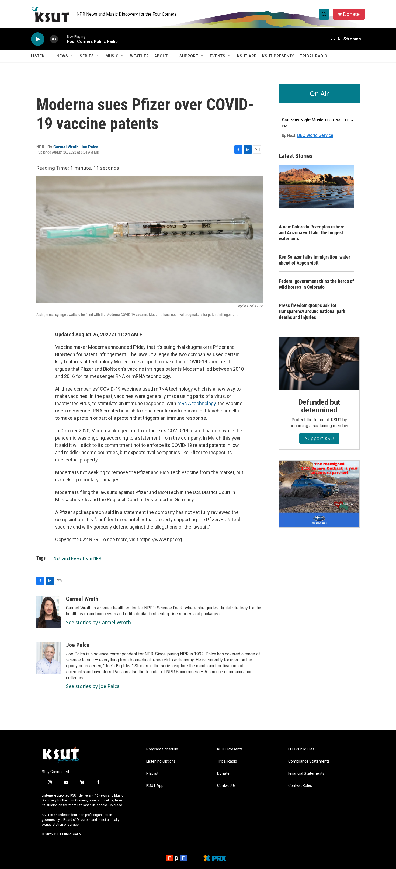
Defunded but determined (319, 406)
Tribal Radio (314, 56)
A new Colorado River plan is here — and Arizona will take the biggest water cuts (314, 232)
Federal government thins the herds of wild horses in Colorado (316, 284)
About (161, 56)
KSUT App (247, 56)
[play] (37, 39)
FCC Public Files (301, 749)
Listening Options (161, 761)
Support (188, 56)
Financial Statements (306, 773)
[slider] (62, 39)
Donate (351, 14)
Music (112, 56)
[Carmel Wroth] (48, 612)
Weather (139, 56)
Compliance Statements (309, 761)
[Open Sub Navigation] (49, 56)
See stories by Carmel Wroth (98, 622)
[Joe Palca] (48, 658)
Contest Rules (300, 786)
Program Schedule (162, 749)
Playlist (152, 773)
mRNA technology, (196, 403)
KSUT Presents (278, 56)
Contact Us (226, 786)
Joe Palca (89, 147)
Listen (38, 56)
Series (87, 56)
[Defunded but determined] (319, 363)
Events (217, 56)
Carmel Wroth (65, 147)
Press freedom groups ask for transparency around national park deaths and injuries (312, 311)
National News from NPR (78, 558)
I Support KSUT (319, 438)
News (62, 56)
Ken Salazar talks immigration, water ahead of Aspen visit (314, 260)
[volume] (53, 39)
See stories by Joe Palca (93, 686)
